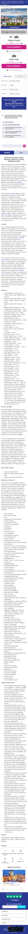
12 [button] (20, 889)
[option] (14, 879)
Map (21, 153)
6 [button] (11, 889)
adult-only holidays (6, 215)
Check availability (13, 47)
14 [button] (23, 889)
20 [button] (17, 891)
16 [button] (11, 891)
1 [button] (3, 889)
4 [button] (8, 889)
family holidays (17, 182)
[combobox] (17, 81)
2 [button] (4, 889)
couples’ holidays (15, 193)
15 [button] (25, 889)
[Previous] (2, 879)
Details (7, 153)
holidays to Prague (18, 237)
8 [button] (14, 889)
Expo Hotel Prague (8, 883)
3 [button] (6, 889)
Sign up (22, 906)
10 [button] (17, 889)
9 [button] (15, 889)
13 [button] (22, 889)
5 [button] (9, 889)
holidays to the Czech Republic (10, 168)
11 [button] (18, 889)
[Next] (26, 879)
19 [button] (15, 891)
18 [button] (14, 891)
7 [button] (12, 889)
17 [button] (12, 891)
